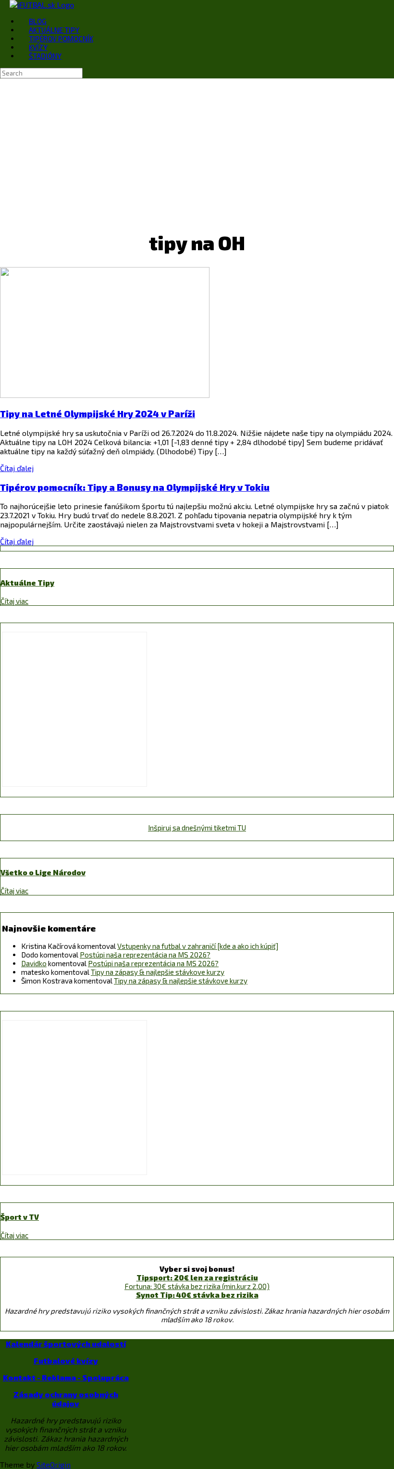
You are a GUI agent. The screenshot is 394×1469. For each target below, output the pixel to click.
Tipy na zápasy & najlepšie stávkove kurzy (157, 972)
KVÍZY (38, 47)
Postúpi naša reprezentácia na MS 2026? (145, 954)
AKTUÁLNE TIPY (54, 30)
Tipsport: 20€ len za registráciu (197, 1277)
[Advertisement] (197, 150)
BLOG (38, 21)
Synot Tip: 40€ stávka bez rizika (197, 1294)
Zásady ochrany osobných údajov (65, 1399)
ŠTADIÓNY (45, 55)
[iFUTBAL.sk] (42, 4)
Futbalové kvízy (66, 1360)
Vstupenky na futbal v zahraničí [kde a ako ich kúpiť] (197, 946)
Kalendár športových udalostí (66, 1343)
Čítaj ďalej (17, 468)
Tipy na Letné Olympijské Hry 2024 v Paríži (97, 413)
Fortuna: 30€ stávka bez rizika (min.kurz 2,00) (197, 1286)
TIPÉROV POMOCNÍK (61, 38)
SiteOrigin (54, 1464)
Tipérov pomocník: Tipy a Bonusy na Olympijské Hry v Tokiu (135, 487)
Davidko (34, 963)
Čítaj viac (14, 601)
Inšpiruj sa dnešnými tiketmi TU (197, 827)
